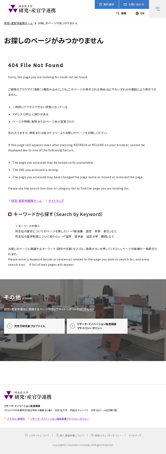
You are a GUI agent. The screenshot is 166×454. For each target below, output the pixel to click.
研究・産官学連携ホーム (18, 23)
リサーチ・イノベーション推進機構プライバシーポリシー (60, 418)
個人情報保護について (72, 435)
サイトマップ (56, 201)
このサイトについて (39, 435)
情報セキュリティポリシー (108, 435)
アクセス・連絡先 (16, 418)
